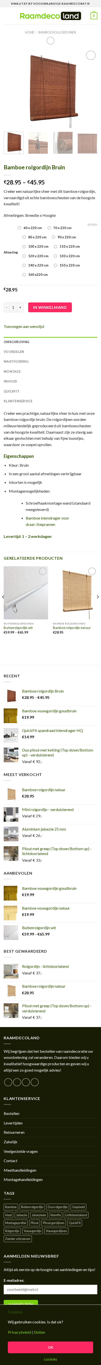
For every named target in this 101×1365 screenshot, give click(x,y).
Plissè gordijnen (53, 1223)
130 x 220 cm (70, 256)
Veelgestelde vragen (21, 1151)
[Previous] (11, 88)
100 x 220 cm (38, 246)
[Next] (89, 88)
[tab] (50, 342)
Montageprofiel (15, 1223)
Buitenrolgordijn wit (18, 628)
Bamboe (11, 1207)
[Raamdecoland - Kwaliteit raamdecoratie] (50, 16)
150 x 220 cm (70, 265)
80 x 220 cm (37, 237)
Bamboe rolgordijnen (57, 32)
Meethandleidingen (20, 1170)
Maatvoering (16, 361)
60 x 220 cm (33, 228)
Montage (12, 371)
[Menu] (7, 16)
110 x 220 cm (70, 246)
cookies (50, 1359)
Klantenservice (18, 401)
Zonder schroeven (17, 1239)
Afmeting (11, 252)
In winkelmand (50, 307)
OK (50, 1347)
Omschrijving (16, 342)
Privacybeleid (19, 1332)
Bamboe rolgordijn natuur (72, 628)
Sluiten (39, 1332)
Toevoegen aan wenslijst (24, 326)
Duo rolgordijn (58, 1207)
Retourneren (14, 1132)
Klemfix (55, 1215)
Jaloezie (21, 1215)
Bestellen (11, 1113)
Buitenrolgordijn (32, 1207)
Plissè (34, 1223)
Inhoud (10, 381)
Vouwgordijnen (56, 1231)
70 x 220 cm (62, 228)
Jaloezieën (39, 1215)
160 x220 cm (38, 275)
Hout (8, 1215)
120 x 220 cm (38, 256)
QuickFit (11, 391)
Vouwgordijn (32, 1231)
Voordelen (14, 352)
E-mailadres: (14, 1280)
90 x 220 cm (67, 237)
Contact (10, 1160)
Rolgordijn (12, 1231)
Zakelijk (10, 1141)
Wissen (92, 224)
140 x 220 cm (38, 265)
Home (29, 32)
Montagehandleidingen (23, 1179)
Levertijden (13, 1123)
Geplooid (78, 1207)
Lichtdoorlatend (76, 1215)
